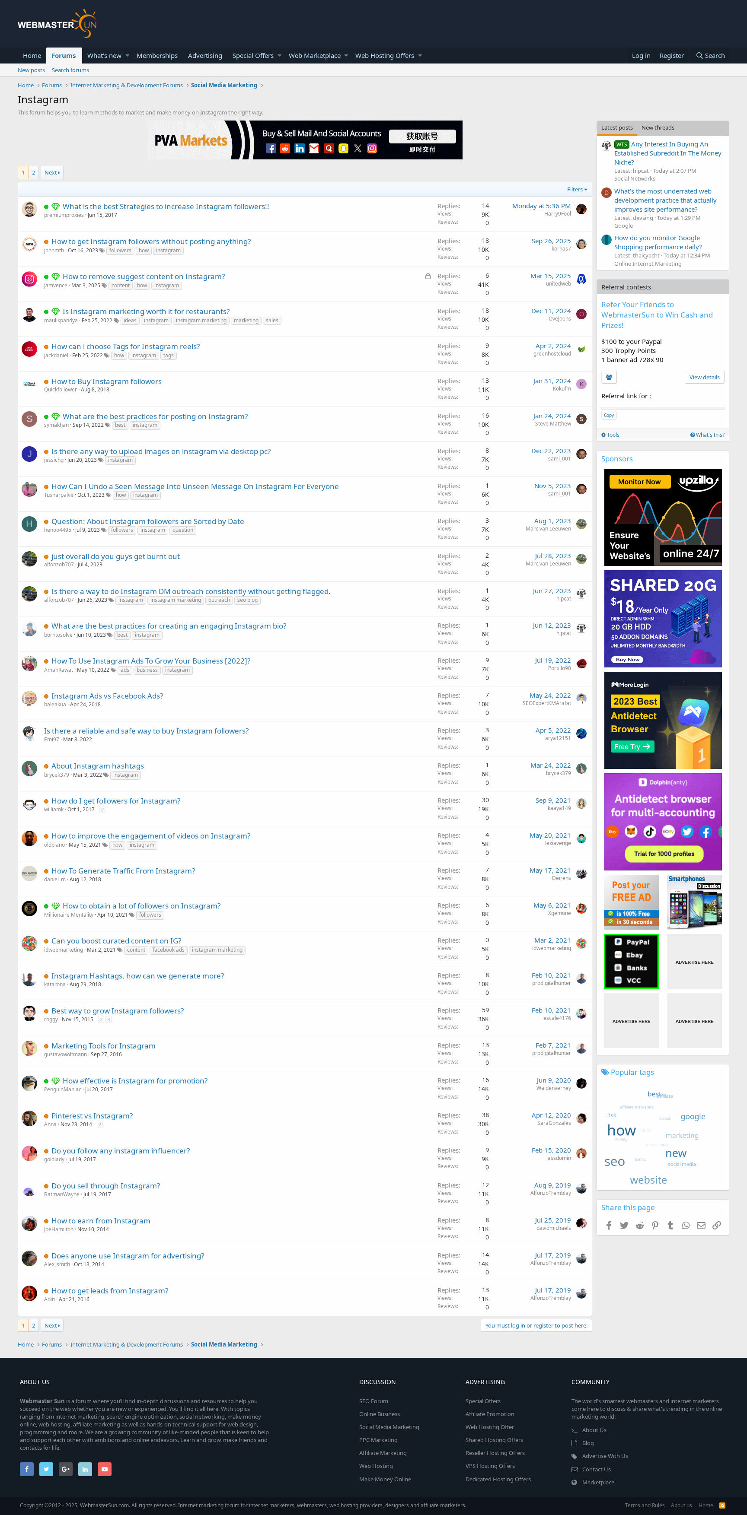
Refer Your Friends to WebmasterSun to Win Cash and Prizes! (657, 314)
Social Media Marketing (389, 1427)
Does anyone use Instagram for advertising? (127, 1256)
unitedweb (558, 283)
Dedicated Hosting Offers (498, 1479)
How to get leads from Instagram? (109, 1291)
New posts (31, 70)
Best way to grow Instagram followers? (117, 1011)
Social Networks (634, 178)
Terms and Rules (645, 1505)
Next (51, 172)
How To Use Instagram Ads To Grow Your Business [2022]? (150, 661)
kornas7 (561, 248)
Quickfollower (60, 389)
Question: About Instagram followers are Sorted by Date (147, 521)
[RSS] (722, 1505)
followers (120, 250)
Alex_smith (57, 1264)
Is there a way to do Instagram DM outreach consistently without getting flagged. (191, 591)
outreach (219, 599)
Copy (609, 415)
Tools (612, 434)
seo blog (247, 599)
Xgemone (559, 913)
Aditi (49, 1299)
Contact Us (596, 1469)
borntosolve (58, 634)
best (120, 425)
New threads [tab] (658, 127)
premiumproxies (64, 215)
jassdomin (558, 1158)
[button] (127, 56)
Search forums (70, 70)
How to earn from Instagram (100, 1221)
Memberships (157, 55)
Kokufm (562, 388)
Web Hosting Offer (490, 1427)
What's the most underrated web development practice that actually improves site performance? (665, 200)
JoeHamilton (58, 1229)
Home (32, 55)
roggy (51, 1019)
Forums (63, 55)
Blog (588, 1443)
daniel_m (55, 879)
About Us (594, 1430)
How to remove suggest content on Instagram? (144, 276)
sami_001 (559, 458)
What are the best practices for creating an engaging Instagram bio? (168, 626)
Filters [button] (575, 189)
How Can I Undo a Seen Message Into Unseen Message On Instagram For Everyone (195, 486)
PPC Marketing (378, 1440)
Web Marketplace (315, 55)
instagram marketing (201, 320)
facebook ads (169, 949)
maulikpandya (61, 320)
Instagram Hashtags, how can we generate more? (137, 976)
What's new (104, 55)
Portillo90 (559, 668)
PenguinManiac (62, 1089)
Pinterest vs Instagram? (92, 1116)
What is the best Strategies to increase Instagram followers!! (166, 206)
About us (681, 1505)
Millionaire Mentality (68, 914)
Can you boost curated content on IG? (116, 941)
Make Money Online (385, 1479)
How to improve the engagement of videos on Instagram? (150, 836)
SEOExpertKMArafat (547, 703)
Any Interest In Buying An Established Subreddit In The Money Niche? (667, 153)
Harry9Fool (557, 213)
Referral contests (626, 287)
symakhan (56, 425)
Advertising (205, 55)
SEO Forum (373, 1401)
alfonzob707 (59, 564)
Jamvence (55, 285)
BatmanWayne (62, 1194)
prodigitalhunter (551, 983)
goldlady (54, 1159)
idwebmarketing (63, 949)
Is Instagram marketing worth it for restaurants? (146, 311)
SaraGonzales (554, 1123)
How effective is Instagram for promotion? (135, 1081)
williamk (54, 809)
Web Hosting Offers (384, 55)
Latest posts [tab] (617, 127)
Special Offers (253, 55)
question (182, 530)
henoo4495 (57, 530)
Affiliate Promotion (490, 1414)
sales (272, 320)
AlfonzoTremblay (550, 1193)
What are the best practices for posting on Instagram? (155, 416)
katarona (55, 984)
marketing (246, 320)
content (121, 285)
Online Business (379, 1414)
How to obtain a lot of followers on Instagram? (141, 906)
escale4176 (557, 1018)
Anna (50, 1124)
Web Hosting (376, 1466)
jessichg (54, 460)
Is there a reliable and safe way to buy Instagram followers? (146, 731)
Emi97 (51, 739)
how (144, 250)
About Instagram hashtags (97, 766)
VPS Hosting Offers (490, 1466)
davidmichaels (553, 1228)
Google (623, 225)
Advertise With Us (605, 1456)
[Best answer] (57, 206)
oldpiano (54, 844)
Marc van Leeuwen (548, 528)
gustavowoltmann (65, 1054)
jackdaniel (56, 355)
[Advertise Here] (694, 961)
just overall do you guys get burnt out (115, 556)
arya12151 (558, 738)
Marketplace (598, 1482)
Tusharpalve (58, 495)
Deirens (561, 878)
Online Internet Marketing (648, 263)
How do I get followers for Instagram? (115, 801)
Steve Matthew (553, 423)
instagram (168, 250)
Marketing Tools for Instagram (103, 1046)
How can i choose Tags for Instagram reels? (125, 346)
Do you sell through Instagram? (105, 1186)
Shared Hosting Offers (494, 1440)
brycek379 (56, 774)
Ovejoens (560, 318)
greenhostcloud (552, 353)
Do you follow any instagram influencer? (120, 1151)
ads (125, 669)
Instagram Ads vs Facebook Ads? (107, 696)
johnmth (54, 250)
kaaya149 (559, 808)
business (147, 669)
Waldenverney (553, 1088)
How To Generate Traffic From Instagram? (123, 871)
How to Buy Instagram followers (106, 381)
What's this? (710, 434)
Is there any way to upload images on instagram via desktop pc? (161, 451)
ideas (130, 320)
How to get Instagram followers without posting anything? (151, 241)
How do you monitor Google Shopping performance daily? (658, 242)
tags (168, 355)
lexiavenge (558, 843)
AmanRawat (58, 669)
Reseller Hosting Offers (495, 1453)
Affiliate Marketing (383, 1453)
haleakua (55, 704)
